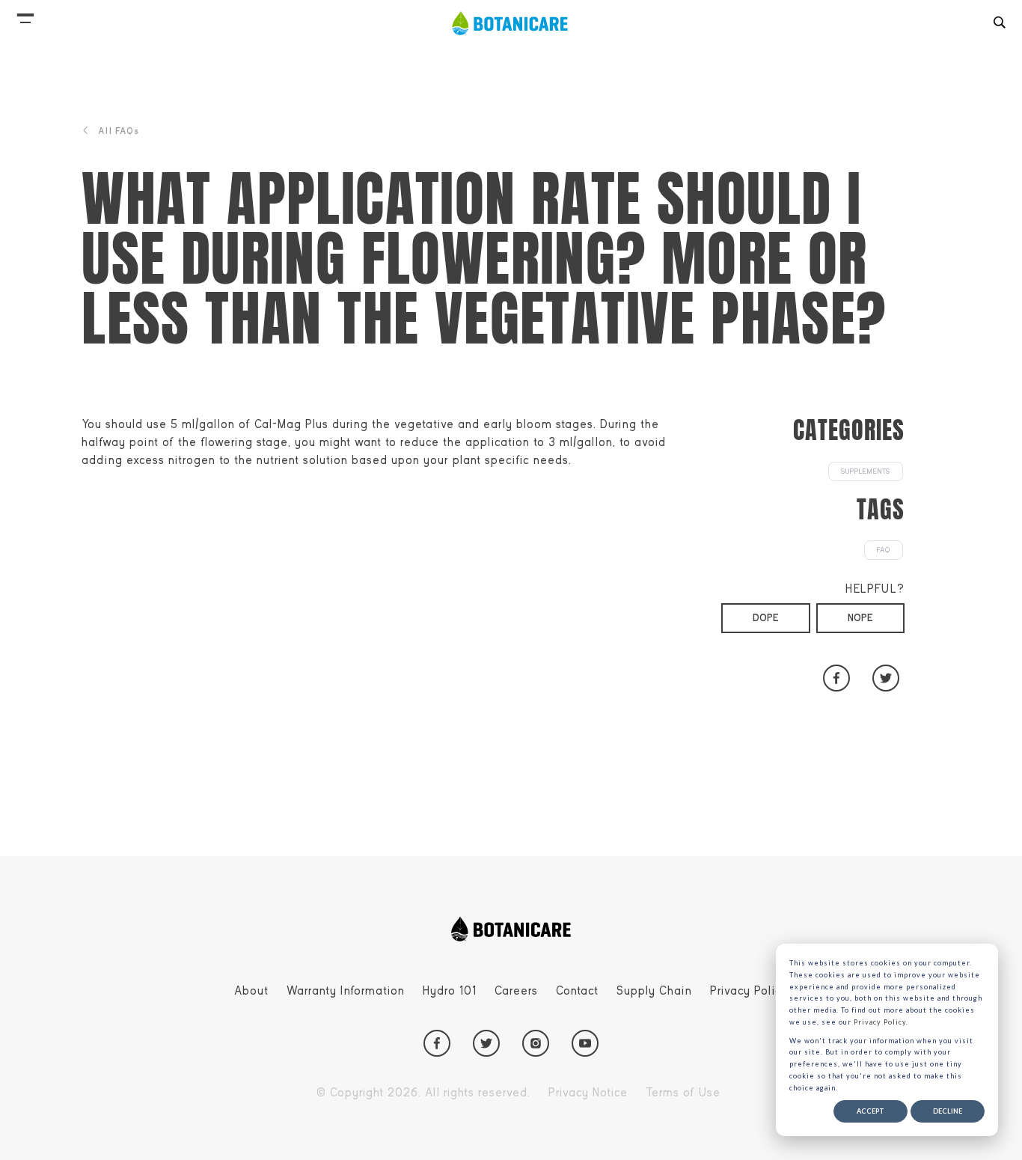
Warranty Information (346, 991)
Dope (766, 617)
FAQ (883, 550)
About (251, 991)
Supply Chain (654, 991)
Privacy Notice (588, 1093)
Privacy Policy (749, 991)
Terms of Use (683, 1093)
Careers (516, 991)
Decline (947, 1111)
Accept (870, 1111)
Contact (577, 991)
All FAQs (118, 131)
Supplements (865, 471)
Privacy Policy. (881, 1022)
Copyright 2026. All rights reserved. (423, 1093)
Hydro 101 (450, 991)
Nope (860, 617)
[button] (25, 15)
